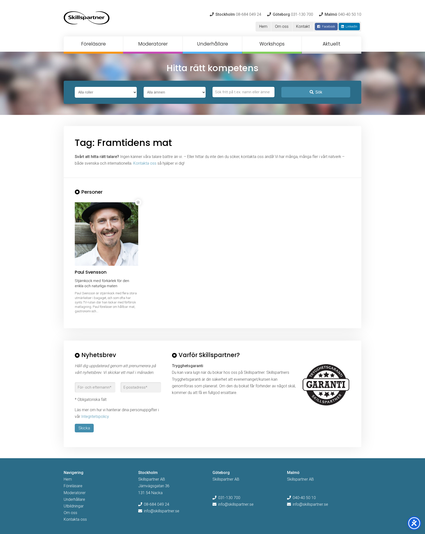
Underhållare (212, 44)
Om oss (281, 26)
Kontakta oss (144, 163)
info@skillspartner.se (161, 511)
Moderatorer (153, 44)
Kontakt (303, 26)
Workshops (272, 44)
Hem (263, 26)
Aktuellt (331, 44)
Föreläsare (93, 44)
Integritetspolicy (95, 416)
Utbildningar (74, 506)
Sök (318, 92)
